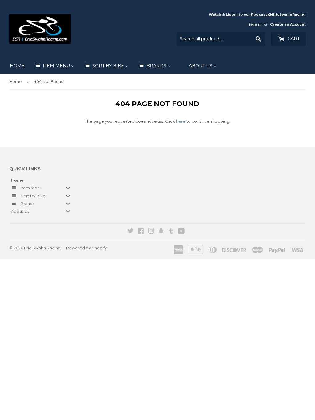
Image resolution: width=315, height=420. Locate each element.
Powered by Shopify (86, 247)
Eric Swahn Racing (42, 247)
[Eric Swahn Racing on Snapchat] (161, 231)
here (180, 121)
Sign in (255, 24)
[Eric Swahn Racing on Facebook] (141, 231)
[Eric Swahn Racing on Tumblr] (171, 231)
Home (15, 81)
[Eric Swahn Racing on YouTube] (181, 231)
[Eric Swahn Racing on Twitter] (130, 231)
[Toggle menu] (68, 188)
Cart (293, 38)
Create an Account (288, 24)
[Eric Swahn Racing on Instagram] (151, 231)
